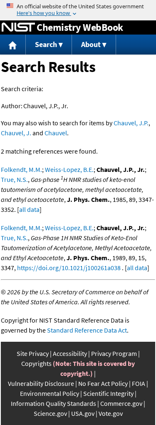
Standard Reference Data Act (87, 330)
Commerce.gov (121, 403)
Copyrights (36, 363)
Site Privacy (33, 353)
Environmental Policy (49, 393)
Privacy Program (114, 353)
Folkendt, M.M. (21, 169)
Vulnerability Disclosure (41, 383)
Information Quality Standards (53, 403)
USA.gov (82, 413)
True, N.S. (14, 179)
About (91, 44)
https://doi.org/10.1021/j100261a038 (69, 267)
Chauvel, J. (16, 133)
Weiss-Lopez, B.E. (69, 169)
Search (46, 44)
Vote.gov (111, 413)
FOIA (138, 383)
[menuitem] (13, 45)
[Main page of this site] (13, 45)
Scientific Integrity (108, 393)
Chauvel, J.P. (131, 123)
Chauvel (56, 133)
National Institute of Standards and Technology (18, 27)
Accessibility (70, 353)
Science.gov (50, 413)
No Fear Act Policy (103, 383)
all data (29, 209)
